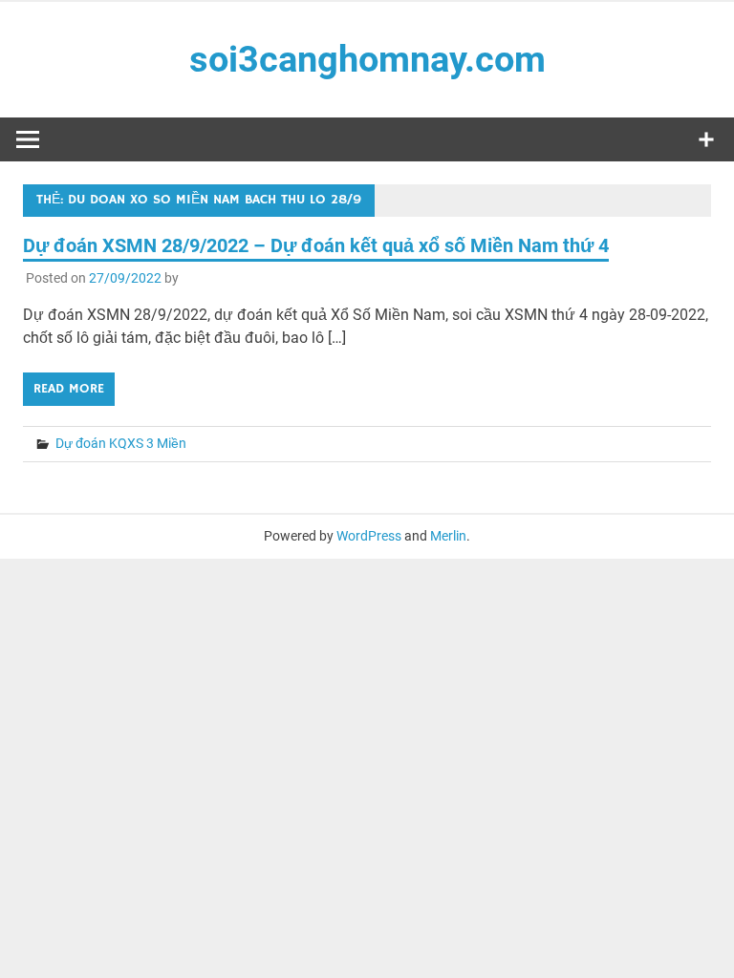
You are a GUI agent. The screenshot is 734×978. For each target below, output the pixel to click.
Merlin (448, 535)
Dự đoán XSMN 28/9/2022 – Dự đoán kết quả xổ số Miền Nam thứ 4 (316, 245)
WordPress (368, 535)
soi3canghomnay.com (367, 59)
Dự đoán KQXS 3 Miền (120, 443)
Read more (68, 388)
